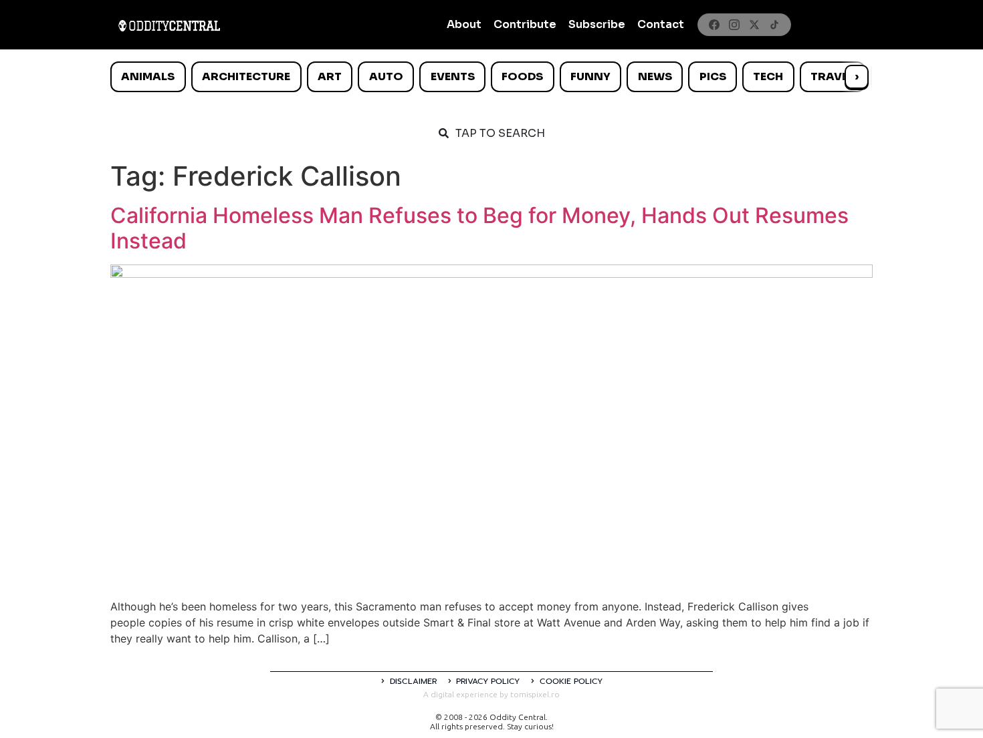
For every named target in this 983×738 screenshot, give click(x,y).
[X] (754, 24)
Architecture (246, 76)
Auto (386, 76)
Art (330, 76)
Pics (712, 76)
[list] (491, 77)
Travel (832, 76)
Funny (590, 76)
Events (453, 76)
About (464, 24)
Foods (522, 76)
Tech (768, 76)
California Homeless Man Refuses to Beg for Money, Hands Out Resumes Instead (479, 228)
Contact (660, 24)
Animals (148, 76)
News (655, 76)
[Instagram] (734, 24)
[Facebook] (714, 24)
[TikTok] (774, 24)
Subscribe (596, 24)
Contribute (525, 24)
